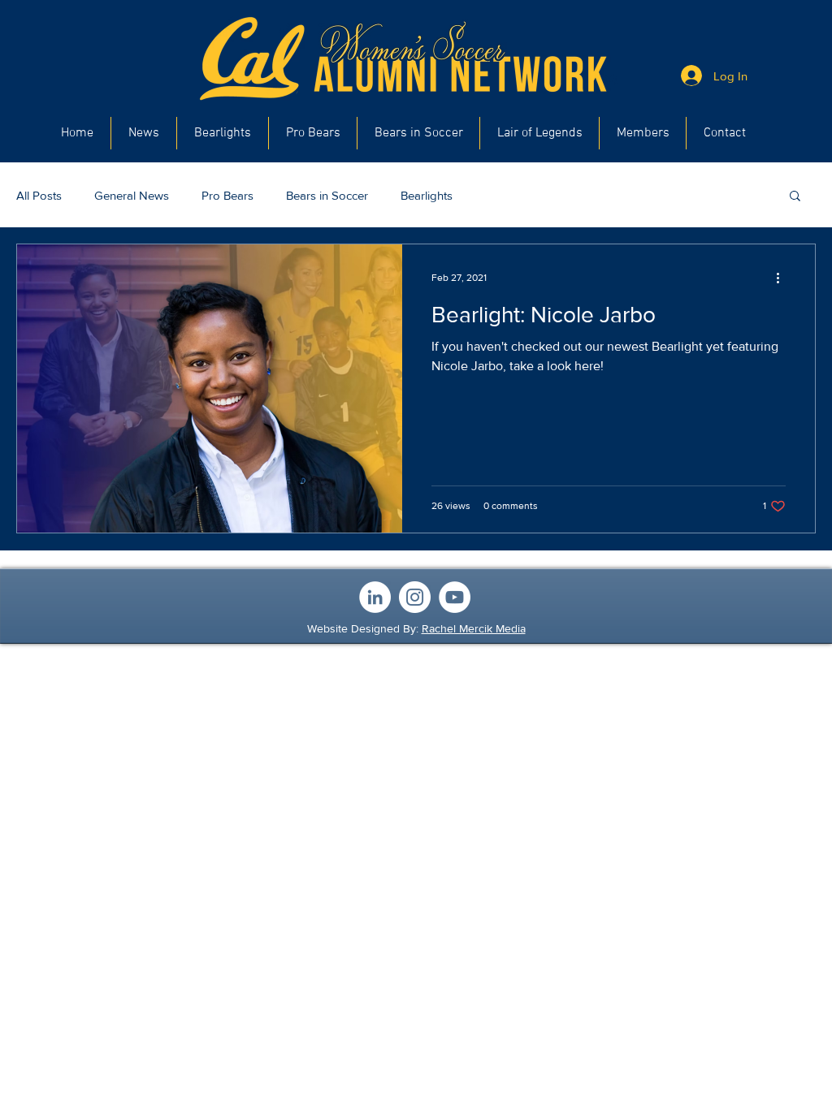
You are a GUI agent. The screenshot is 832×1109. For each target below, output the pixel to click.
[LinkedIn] (375, 597)
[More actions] (783, 277)
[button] (795, 196)
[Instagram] (415, 597)
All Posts (39, 195)
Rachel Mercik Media (474, 628)
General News (131, 195)
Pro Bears (228, 195)
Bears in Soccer (327, 195)
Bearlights (427, 195)
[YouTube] (454, 597)
